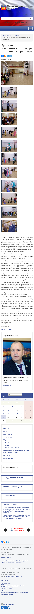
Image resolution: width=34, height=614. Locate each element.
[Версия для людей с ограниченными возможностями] (31, 14)
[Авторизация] (28, 15)
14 (21, 410)
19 (12, 413)
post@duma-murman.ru (14, 576)
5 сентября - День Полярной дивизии (16, 507)
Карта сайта (7, 589)
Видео (7, 443)
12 (12, 410)
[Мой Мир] (8, 56)
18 (8, 413)
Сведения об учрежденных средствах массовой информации (16, 451)
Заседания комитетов (13, 477)
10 (3, 410)
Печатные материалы (12, 447)
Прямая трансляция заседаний (14, 585)
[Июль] (3, 394)
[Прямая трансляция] (18, 15)
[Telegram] (10, 56)
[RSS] (26, 15)
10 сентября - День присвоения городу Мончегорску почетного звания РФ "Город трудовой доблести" (16, 516)
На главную (7, 583)
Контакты (6, 455)
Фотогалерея (7, 437)
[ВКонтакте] (2, 56)
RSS (4, 591)
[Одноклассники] (5, 56)
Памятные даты (9, 458)
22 (26, 413)
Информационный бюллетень (12, 563)
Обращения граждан (10, 587)
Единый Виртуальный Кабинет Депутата (15, 561)
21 (21, 413)
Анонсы (5, 431)
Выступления (7, 434)
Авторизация (6, 557)
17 (3, 413)
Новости (6, 428)
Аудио (7, 445)
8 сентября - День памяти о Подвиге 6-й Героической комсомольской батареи (16, 511)
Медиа (5, 440)
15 (26, 410)
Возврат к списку (7, 329)
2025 (4, 397)
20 (17, 413)
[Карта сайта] (23, 15)
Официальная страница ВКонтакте (13, 12)
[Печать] (21, 15)
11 (8, 410)
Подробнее (7, 385)
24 (3, 417)
